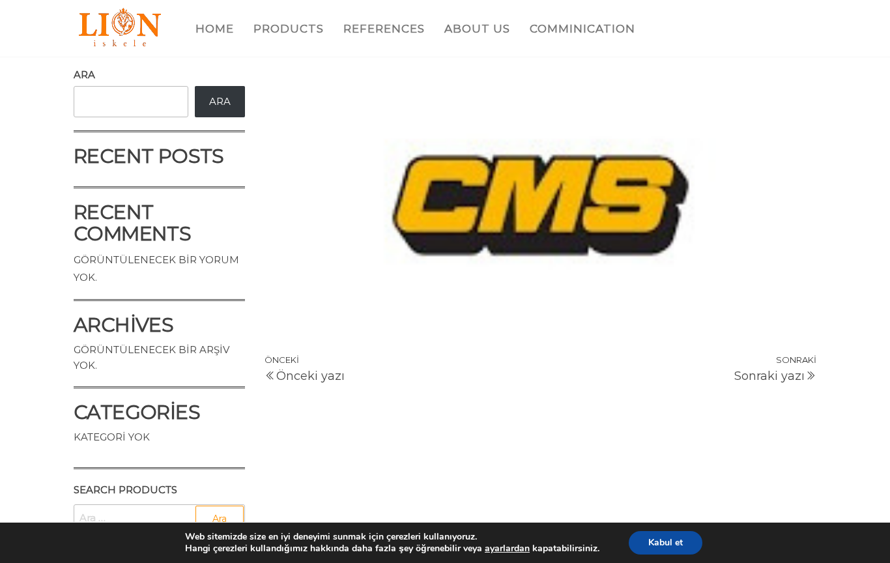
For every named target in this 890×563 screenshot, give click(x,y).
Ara (84, 74)
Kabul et (665, 542)
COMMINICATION (582, 28)
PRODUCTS (288, 28)
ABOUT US (477, 28)
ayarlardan (507, 549)
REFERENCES (384, 28)
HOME (214, 28)
